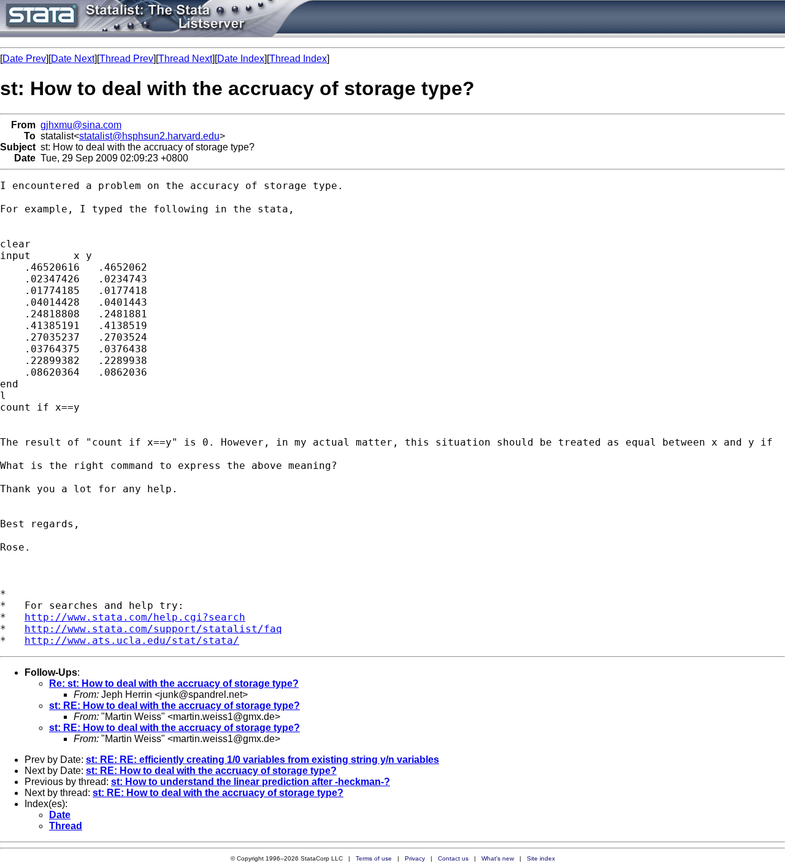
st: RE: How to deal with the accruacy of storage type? (174, 705)
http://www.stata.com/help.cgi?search (135, 617)
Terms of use (374, 858)
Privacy (415, 858)
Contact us (453, 858)
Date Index (240, 58)
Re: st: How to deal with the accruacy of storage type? (174, 683)
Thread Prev (126, 58)
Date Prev (24, 58)
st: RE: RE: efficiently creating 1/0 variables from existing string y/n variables (262, 759)
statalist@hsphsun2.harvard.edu (149, 136)
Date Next (72, 58)
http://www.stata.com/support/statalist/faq (153, 629)
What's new (497, 858)
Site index (541, 858)
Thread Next (185, 58)
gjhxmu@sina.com (80, 125)
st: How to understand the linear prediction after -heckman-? (250, 781)
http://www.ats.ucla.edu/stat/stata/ (132, 640)
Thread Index (298, 58)
